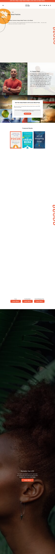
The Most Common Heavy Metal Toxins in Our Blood (20, 20)
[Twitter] (46, 5)
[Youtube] (44, 5)
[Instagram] (42, 5)
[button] (3, 5)
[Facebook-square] (40, 5)
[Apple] (48, 5)
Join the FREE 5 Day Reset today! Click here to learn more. (27, 1)
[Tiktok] (50, 5)
